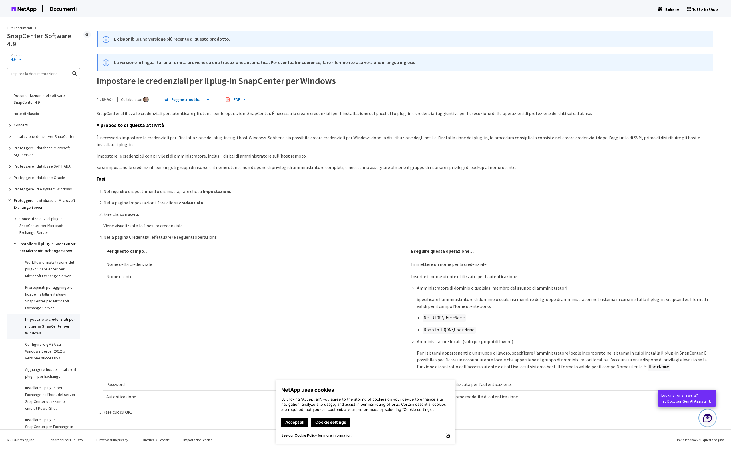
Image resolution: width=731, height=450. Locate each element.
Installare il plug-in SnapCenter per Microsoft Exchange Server (47, 247)
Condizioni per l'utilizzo (66, 440)
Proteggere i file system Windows (43, 189)
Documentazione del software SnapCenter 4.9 (39, 99)
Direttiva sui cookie (156, 440)
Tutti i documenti (19, 28)
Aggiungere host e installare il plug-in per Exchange (50, 373)
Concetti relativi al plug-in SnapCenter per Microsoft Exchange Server (41, 225)
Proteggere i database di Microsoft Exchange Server (44, 204)
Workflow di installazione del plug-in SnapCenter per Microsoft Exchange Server (49, 269)
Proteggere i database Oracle (39, 177)
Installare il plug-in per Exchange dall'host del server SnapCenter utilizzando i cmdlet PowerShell (50, 398)
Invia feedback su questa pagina (700, 440)
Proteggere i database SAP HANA (42, 166)
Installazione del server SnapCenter (44, 136)
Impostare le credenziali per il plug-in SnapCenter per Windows (50, 326)
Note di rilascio (26, 113)
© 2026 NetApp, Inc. (21, 440)
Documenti (63, 8)
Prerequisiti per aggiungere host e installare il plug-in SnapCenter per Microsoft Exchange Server (49, 297)
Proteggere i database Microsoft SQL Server (42, 151)
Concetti (21, 125)
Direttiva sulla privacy (112, 440)
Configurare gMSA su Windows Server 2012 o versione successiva (45, 351)
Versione (17, 55)
